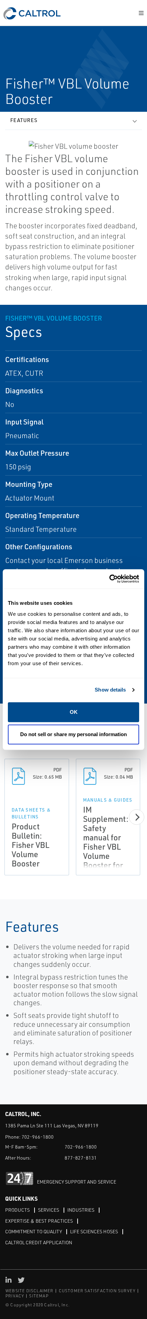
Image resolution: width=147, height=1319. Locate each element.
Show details (110, 690)
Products (17, 1210)
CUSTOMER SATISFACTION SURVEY (97, 1290)
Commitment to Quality (33, 1231)
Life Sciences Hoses (94, 1231)
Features (24, 120)
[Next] (136, 817)
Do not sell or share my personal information (73, 734)
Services (48, 1210)
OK (74, 712)
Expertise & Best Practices (39, 1221)
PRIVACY (14, 1295)
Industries (80, 1210)
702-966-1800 (38, 1137)
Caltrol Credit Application (38, 1242)
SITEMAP (38, 1295)
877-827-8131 (81, 1158)
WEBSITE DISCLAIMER (29, 1290)
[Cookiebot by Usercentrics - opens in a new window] (109, 579)
